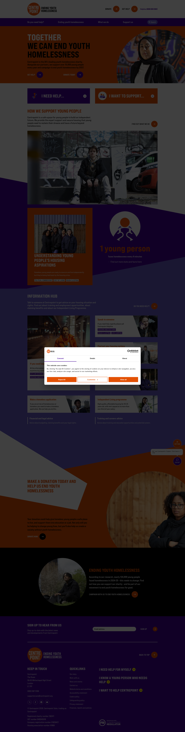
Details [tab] (92, 358)
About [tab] (124, 358)
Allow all (123, 379)
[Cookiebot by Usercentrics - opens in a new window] (129, 351)
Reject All (61, 379)
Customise (91, 379)
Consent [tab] (60, 358)
